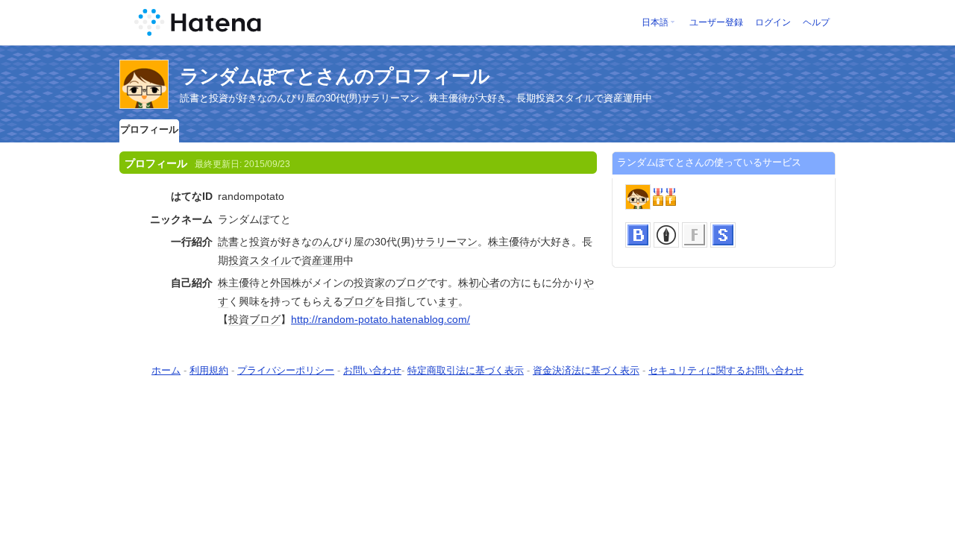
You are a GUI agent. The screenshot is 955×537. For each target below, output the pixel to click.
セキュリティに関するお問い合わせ (726, 370)
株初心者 (479, 283)
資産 (311, 260)
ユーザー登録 (716, 22)
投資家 (369, 283)
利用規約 (209, 370)
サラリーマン (446, 242)
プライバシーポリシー (285, 370)
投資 (259, 242)
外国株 (285, 283)
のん (322, 242)
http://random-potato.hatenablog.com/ (380, 319)
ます (447, 301)
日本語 (655, 22)
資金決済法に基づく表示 (586, 370)
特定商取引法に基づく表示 (465, 370)
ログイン (773, 22)
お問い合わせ (372, 370)
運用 (332, 260)
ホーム (166, 370)
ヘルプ (816, 22)
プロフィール (149, 129)
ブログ (411, 283)
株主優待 (509, 242)
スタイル (270, 260)
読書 (228, 242)
